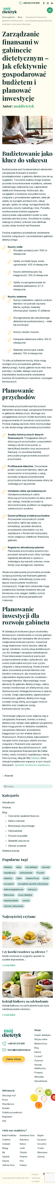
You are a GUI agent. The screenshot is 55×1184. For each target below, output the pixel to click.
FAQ (4, 1121)
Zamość (41, 1156)
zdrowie (46, 867)
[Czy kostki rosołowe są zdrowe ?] (27, 935)
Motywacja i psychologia (21, 825)
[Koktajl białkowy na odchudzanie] (27, 984)
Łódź (22, 1148)
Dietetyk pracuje (10, 850)
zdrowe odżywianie (13, 906)
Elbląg (5, 1148)
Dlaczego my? (9, 1095)
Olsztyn (23, 1152)
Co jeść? (38, 1056)
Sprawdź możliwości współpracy (32, 765)
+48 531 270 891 (31, 3)
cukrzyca (32, 889)
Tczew (40, 1148)
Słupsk (40, 1135)
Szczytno (41, 1144)
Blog (20, 17)
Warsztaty (39, 1076)
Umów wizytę (13, 1059)
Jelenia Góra (8, 1165)
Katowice (24, 1139)
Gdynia (5, 1161)
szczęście (9, 884)
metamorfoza (32, 878)
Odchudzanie (15, 830)
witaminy (8, 878)
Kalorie (37, 1052)
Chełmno (6, 1139)
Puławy (23, 1165)
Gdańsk (6, 1156)
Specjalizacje (40, 1081)
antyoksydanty (11, 900)
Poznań (40, 872)
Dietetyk (35, 758)
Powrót (8, 775)
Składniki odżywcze (18, 840)
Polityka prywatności (12, 1112)
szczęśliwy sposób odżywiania (33, 884)
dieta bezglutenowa (13, 889)
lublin (19, 878)
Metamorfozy (40, 1043)
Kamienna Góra (27, 1135)
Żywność (38, 1060)
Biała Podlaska (9, 1135)
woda (46, 878)
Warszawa (9, 895)
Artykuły (6, 807)
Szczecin (41, 1139)
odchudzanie (26, 872)
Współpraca (8, 1104)
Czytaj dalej (8, 965)
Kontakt (5, 1108)
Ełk (3, 1152)
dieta (18, 867)
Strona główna (8, 17)
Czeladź (6, 1144)
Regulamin (7, 1116)
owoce (26, 900)
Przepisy (38, 1072)
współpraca (9, 872)
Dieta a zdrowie (16, 820)
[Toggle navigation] (50, 10)
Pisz (22, 1161)
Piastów (23, 1156)
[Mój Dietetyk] (9, 10)
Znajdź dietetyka (42, 1035)
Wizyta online (40, 1039)
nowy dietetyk (25, 895)
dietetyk (8, 867)
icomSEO (36, 1181)
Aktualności (8, 802)
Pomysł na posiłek (17, 835)
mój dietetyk (31, 867)
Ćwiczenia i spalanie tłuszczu (23, 815)
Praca (5, 1099)
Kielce (23, 1144)
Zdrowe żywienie (17, 845)
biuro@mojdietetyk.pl (19, 1050)
